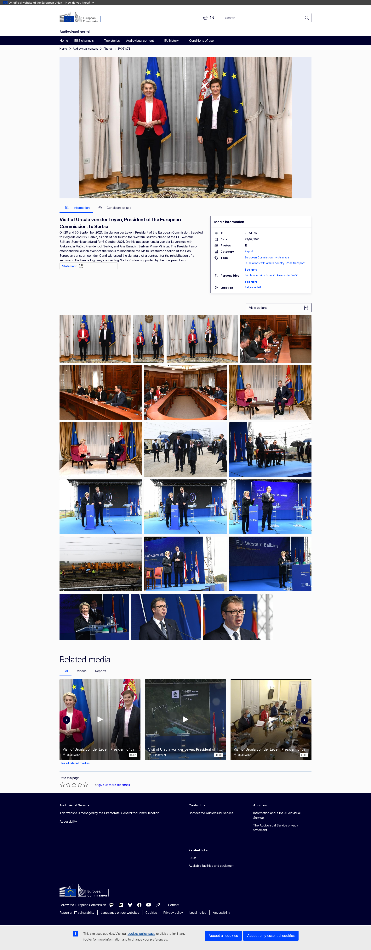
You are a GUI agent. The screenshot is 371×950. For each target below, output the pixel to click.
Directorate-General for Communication (131, 813)
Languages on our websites (120, 912)
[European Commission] (83, 17)
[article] (95, 339)
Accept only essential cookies (271, 936)
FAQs (192, 858)
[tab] (76, 208)
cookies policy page (141, 934)
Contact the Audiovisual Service (211, 813)
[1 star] (62, 784)
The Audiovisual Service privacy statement (275, 827)
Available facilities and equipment (211, 866)
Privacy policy (173, 912)
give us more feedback (114, 785)
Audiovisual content (85, 48)
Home (63, 48)
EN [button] (211, 18)
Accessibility (68, 821)
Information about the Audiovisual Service (276, 815)
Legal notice (197, 912)
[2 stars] (65, 784)
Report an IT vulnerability (77, 912)
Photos (108, 48)
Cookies (151, 912)
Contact (173, 905)
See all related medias (75, 763)
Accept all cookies (223, 936)
